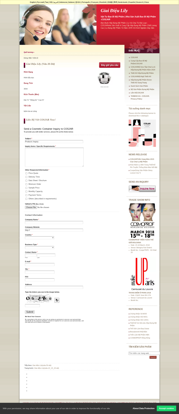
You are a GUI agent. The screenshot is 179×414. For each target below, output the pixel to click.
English (33, 2)
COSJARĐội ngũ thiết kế (141, 77)
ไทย (46, 2)
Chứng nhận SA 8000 (138, 314)
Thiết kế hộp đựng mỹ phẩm (142, 73)
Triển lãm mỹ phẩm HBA (139, 335)
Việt (50, 2)
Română (103, 2)
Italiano (71, 2)
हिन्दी (115, 2)
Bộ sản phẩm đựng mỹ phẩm (142, 89)
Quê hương (28, 52)
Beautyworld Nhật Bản (138, 332)
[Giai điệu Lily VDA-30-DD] (104, 85)
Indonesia (63, 2)
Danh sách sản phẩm (139, 86)
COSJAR (134, 57)
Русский (40, 2)
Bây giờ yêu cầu (109, 65)
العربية (56, 2)
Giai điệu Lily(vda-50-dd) (41, 365)
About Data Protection (144, 408)
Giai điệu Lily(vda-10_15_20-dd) (46, 368)
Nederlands (122, 2)
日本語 (110, 2)
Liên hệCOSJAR (137, 93)
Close (146, 2)
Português (86, 2)
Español (132, 2)
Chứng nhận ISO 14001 (139, 320)
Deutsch (139, 2)
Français (94, 2)
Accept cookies (166, 408)
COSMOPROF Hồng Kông (140, 338)
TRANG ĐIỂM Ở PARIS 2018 (140, 293)
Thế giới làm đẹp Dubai (139, 329)
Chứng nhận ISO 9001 (139, 317)
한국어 (78, 2)
